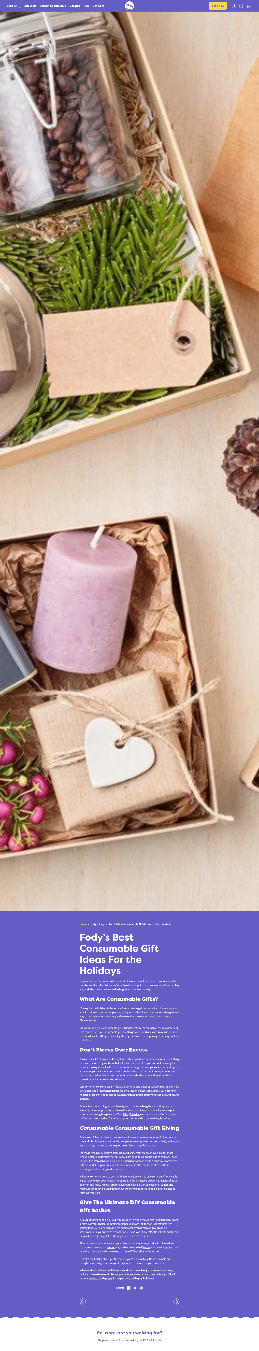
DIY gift (127, 1114)
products (94, 1278)
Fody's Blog (97, 924)
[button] (241, 5)
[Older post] (83, 1301)
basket (136, 1114)
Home (83, 924)
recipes (108, 1278)
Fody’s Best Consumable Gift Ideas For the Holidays (140, 924)
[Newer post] (176, 1301)
